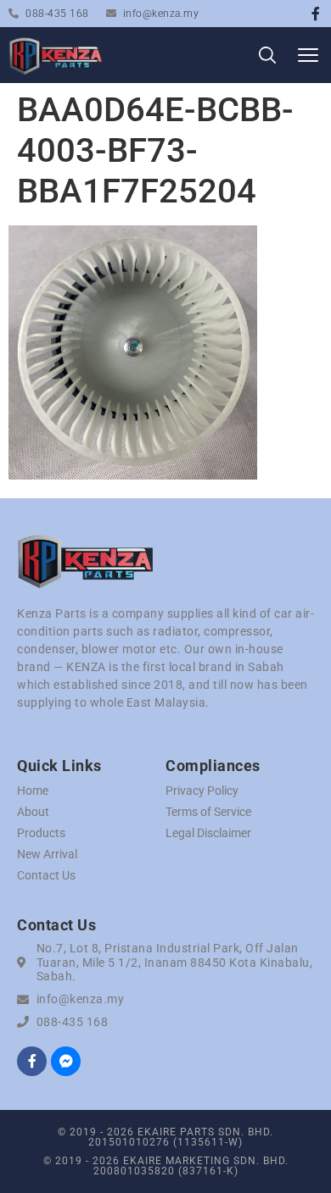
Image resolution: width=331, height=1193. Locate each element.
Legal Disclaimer (208, 833)
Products (41, 833)
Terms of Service (208, 811)
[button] (308, 55)
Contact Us (46, 875)
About (33, 811)
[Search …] (267, 58)
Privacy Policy (202, 790)
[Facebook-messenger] (66, 1061)
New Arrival (47, 854)
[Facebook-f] (316, 13)
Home (32, 790)
